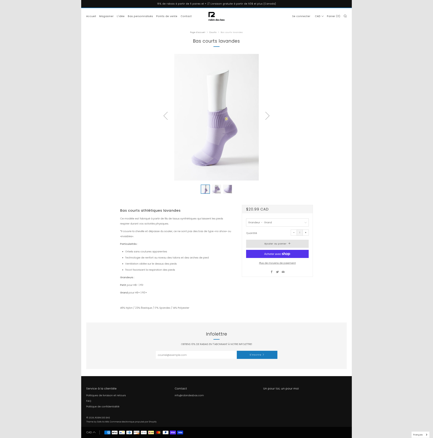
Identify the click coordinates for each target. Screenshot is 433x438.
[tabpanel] (216, 117)
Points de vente (166, 16)
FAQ (88, 401)
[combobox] (420, 434)
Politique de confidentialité (102, 406)
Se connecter (301, 16)
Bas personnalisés (140, 16)
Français (418, 434)
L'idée (121, 16)
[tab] (205, 189)
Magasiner (106, 16)
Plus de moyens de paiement (277, 263)
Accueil (91, 16)
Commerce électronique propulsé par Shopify (133, 421)
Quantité (251, 233)
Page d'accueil (197, 32)
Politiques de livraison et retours (106, 395)
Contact (186, 16)
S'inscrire (255, 354)
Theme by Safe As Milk (97, 421)
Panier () (333, 16)
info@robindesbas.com (189, 395)
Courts (213, 32)
